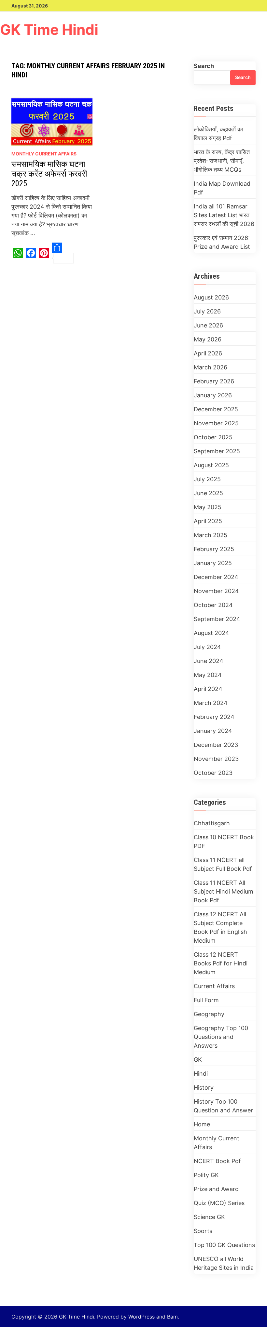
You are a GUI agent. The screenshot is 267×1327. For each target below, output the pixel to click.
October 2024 (213, 605)
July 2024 (207, 647)
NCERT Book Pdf (217, 1161)
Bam (172, 1316)
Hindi (201, 1073)
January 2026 (213, 395)
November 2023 (216, 758)
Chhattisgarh (212, 823)
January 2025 (213, 563)
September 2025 (217, 451)
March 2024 (211, 702)
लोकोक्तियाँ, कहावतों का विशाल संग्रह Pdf (218, 133)
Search (204, 65)
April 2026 (208, 353)
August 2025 (211, 465)
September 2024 (217, 619)
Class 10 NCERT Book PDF (224, 841)
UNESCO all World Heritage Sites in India (224, 1263)
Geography (209, 1014)
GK (198, 1059)
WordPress (141, 1316)
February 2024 (214, 716)
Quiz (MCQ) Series (219, 1203)
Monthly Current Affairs (44, 153)
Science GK (209, 1217)
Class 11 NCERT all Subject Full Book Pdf (223, 864)
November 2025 (216, 423)
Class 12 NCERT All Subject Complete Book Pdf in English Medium (220, 927)
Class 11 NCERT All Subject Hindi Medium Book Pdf (223, 891)
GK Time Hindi (49, 29)
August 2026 (211, 297)
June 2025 (208, 493)
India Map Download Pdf (222, 188)
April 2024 (208, 688)
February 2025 (214, 549)
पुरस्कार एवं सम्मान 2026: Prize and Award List (222, 242)
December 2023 (216, 744)
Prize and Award (216, 1189)
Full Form (206, 1000)
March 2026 (210, 367)
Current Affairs (214, 986)
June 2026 (208, 325)
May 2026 (207, 339)
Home (202, 1124)
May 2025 (207, 507)
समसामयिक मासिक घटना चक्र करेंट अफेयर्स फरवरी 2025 (49, 173)
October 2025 (213, 437)
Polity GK (206, 1175)
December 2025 (216, 409)
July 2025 (207, 479)
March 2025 (210, 535)
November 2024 (216, 591)
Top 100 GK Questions (224, 1244)
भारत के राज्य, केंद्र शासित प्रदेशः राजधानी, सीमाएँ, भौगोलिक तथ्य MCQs (222, 161)
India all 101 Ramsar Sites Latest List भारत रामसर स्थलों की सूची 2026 (224, 215)
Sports (203, 1230)
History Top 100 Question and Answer (223, 1106)
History (204, 1087)
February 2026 (214, 381)
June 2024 (208, 660)
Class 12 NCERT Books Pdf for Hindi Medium (220, 963)
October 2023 (213, 772)
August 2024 (211, 633)
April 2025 (208, 521)
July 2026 (207, 311)
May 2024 (208, 674)
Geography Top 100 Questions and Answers (221, 1037)
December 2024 (216, 577)
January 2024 (213, 730)
